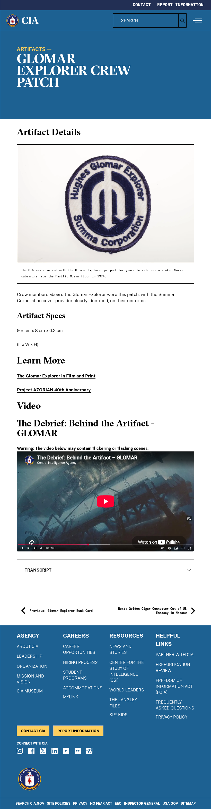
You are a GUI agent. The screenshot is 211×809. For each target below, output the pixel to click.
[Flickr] (78, 752)
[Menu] (197, 20)
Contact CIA (33, 731)
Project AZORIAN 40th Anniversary (54, 389)
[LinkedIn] (55, 752)
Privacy (80, 803)
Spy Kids (118, 714)
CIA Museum (30, 691)
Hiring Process (80, 662)
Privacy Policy (171, 717)
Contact (142, 4)
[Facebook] (32, 752)
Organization (32, 666)
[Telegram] (90, 752)
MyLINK (70, 697)
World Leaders (126, 690)
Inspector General (142, 803)
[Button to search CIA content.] (182, 20)
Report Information (180, 4)
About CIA (27, 646)
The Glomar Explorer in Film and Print (56, 375)
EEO (118, 803)
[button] (105, 570)
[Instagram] (20, 752)
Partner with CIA (175, 654)
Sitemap (188, 803)
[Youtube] (67, 752)
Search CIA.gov (29, 803)
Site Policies (59, 803)
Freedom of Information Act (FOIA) (174, 686)
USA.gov (170, 803)
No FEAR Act (101, 803)
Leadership (29, 656)
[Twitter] (44, 752)
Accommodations (82, 688)
